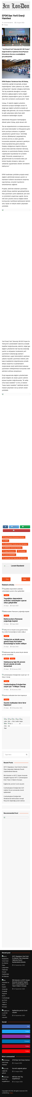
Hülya (11, 1093)
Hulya (7, 605)
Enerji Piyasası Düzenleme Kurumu (14, 537)
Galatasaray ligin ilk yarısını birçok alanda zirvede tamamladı (14, 664)
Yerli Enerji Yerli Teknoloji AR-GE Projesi (16, 558)
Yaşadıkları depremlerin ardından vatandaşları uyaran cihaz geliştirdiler (15, 600)
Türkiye (6, 25)
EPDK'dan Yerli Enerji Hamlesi (13, 547)
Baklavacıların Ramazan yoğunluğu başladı (13, 620)
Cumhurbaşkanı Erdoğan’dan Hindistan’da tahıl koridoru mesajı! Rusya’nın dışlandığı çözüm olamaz (14, 798)
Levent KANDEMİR (10, 554)
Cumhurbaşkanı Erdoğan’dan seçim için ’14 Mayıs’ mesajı (15, 685)
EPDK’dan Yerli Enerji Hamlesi (21, 1060)
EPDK (6, 541)
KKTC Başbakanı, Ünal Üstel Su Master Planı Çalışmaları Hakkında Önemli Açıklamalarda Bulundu (15, 769)
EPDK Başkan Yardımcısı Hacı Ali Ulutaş (16, 544)
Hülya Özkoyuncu (10, 551)
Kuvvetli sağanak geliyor (19, 1068)
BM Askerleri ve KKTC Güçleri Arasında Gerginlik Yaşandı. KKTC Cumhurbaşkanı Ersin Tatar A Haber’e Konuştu (16, 778)
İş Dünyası (22, 551)
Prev (7, 579)
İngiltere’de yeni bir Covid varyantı (14, 784)
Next (24, 579)
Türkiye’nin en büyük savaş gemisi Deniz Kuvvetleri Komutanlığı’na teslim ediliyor (15, 641)
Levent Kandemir (8, 22)
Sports (6, 658)
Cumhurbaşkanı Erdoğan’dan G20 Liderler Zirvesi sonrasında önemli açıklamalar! (14, 790)
